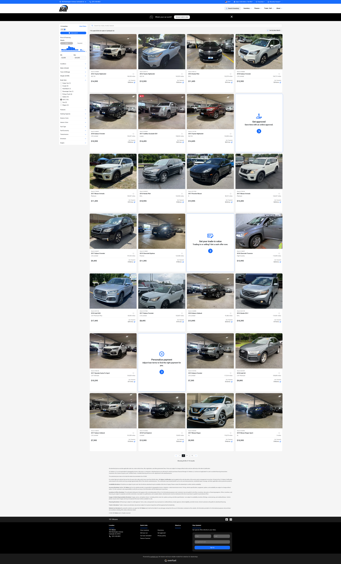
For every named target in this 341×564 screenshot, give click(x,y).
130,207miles (131, 136)
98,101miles (228, 196)
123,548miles (180, 256)
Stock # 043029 (144, 191)
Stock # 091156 (95, 311)
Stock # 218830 (144, 251)
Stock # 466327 (95, 251)
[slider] (60, 51)
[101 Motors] (63, 8)
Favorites (260, 2)
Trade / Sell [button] (268, 8)
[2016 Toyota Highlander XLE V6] (113, 51)
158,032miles (180, 136)
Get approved (161, 533)
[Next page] (196, 455)
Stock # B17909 (192, 191)
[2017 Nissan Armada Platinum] (113, 171)
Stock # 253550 (144, 131)
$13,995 (143, 81)
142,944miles (180, 196)
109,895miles (277, 375)
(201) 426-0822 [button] (96, 1)
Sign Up (212, 547)
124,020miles (131, 375)
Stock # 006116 (192, 71)
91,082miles (228, 315)
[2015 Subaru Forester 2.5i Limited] (210, 350)
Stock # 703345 (95, 191)
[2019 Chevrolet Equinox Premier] (161, 231)
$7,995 (94, 440)
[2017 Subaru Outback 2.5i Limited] (113, 410)
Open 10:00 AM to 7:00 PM (244, 2)
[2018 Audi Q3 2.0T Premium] (259, 350)
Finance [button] (256, 8)
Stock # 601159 (241, 311)
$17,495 (94, 321)
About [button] (278, 8)
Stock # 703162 (241, 191)
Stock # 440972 (95, 430)
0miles (279, 435)
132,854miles (228, 136)
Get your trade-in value (182, 17)
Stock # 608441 (95, 131)
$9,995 (191, 440)
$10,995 (94, 141)
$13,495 (240, 201)
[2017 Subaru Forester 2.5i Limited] (113, 231)
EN (229, 2)
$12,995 (240, 81)
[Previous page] (176, 455)
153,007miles (180, 315)
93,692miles (180, 435)
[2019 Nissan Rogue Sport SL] (259, 410)
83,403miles (131, 315)
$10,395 (240, 321)
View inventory (144, 530)
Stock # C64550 (144, 430)
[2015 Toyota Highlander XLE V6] (210, 111)
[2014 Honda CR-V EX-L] (259, 291)
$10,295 (94, 380)
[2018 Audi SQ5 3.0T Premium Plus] (113, 291)
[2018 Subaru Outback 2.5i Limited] (210, 291)
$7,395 (191, 380)
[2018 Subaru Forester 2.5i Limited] (259, 51)
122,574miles (228, 76)
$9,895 (240, 380)
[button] (73, 1)
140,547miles (131, 196)
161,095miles (131, 435)
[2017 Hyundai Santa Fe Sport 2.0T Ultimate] (113, 350)
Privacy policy (162, 535)
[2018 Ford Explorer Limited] (161, 410)
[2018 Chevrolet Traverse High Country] (259, 231)
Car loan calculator (145, 535)
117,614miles (228, 375)
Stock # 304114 (144, 71)
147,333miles (131, 256)
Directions (161, 530)
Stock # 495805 (241, 71)
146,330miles (131, 76)
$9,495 (94, 261)
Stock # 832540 (192, 430)
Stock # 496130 (95, 371)
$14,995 (94, 81)
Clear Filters (82, 26)
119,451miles (277, 315)
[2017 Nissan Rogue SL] (210, 410)
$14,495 (143, 141)
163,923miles (180, 76)
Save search (74, 33)
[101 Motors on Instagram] (230, 519)
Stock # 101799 (192, 131)
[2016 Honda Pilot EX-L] (210, 51)
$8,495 (142, 321)
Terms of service (145, 538)
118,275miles (228, 435)
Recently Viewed (275, 2)
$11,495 (191, 81)
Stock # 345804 (95, 71)
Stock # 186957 (241, 251)
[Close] (231, 16)
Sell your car (144, 533)
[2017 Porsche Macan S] (210, 171)
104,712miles (277, 76)
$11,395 (143, 261)
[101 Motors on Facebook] (226, 519)
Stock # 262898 (192, 311)
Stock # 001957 (241, 371)
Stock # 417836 (144, 311)
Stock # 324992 (241, 430)
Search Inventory (233, 8)
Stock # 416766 (192, 371)
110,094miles (277, 256)
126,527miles (277, 196)
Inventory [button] (247, 8)
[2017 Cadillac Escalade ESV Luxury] (161, 111)
